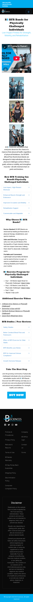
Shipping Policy (10, 473)
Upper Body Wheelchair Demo (12, 316)
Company (24, 432)
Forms (23, 452)
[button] (29, 187)
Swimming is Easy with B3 (11, 308)
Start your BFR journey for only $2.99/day (7, 4)
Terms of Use (9, 452)
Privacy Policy (10, 440)
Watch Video (25, 288)
